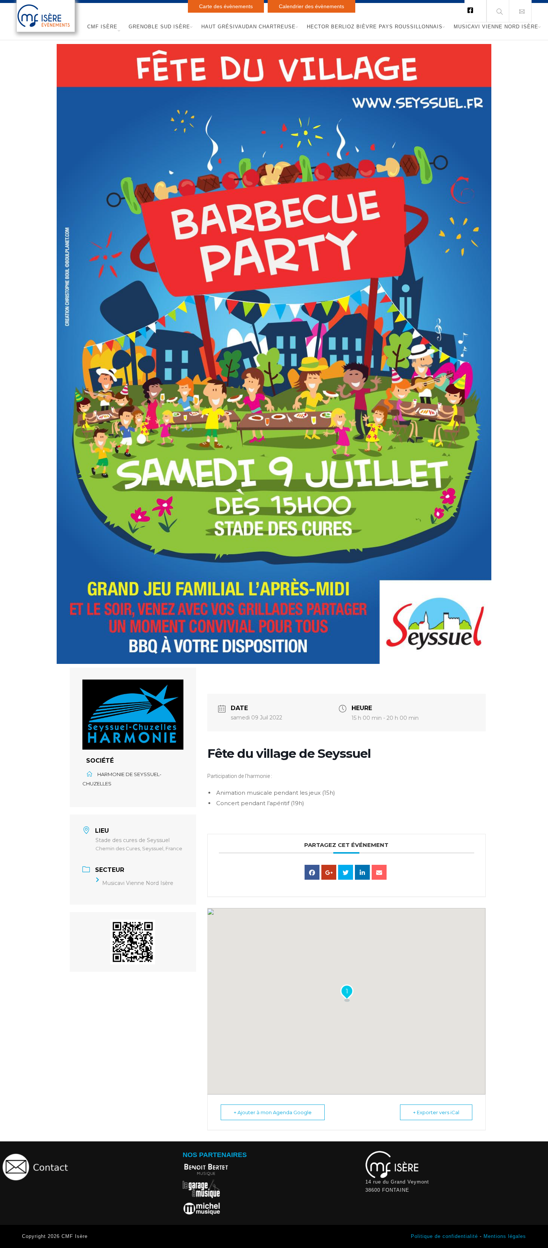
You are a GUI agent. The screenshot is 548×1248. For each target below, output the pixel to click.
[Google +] (328, 872)
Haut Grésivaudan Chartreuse (248, 26)
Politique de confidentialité (444, 1236)
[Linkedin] (362, 872)
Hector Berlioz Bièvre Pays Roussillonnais (375, 26)
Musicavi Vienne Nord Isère (496, 26)
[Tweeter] (345, 872)
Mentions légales (505, 1236)
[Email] (379, 872)
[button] (520, 11)
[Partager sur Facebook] (312, 872)
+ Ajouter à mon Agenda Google (273, 1112)
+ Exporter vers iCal (436, 1112)
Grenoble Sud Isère (159, 26)
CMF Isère (102, 26)
